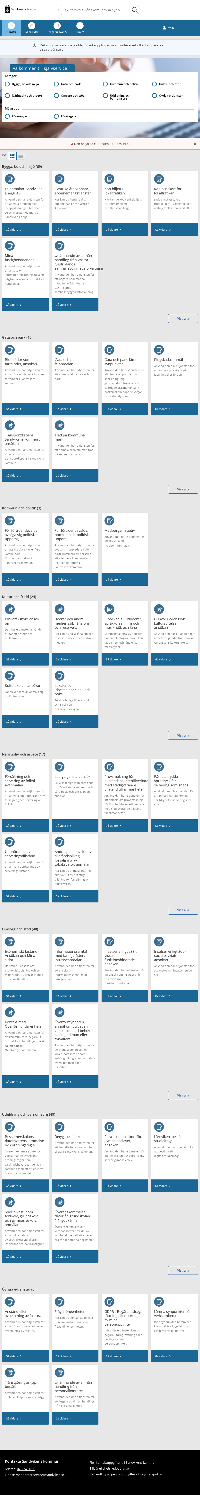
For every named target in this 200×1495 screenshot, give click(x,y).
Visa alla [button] (183, 318)
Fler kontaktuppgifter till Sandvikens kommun (123, 1462)
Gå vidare (12, 229)
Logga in (170, 27)
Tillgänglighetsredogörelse (109, 1468)
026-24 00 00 (26, 1469)
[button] (26, 116)
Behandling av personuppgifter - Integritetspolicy (126, 1474)
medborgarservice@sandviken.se (40, 1475)
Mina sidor (31, 32)
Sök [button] (134, 10)
